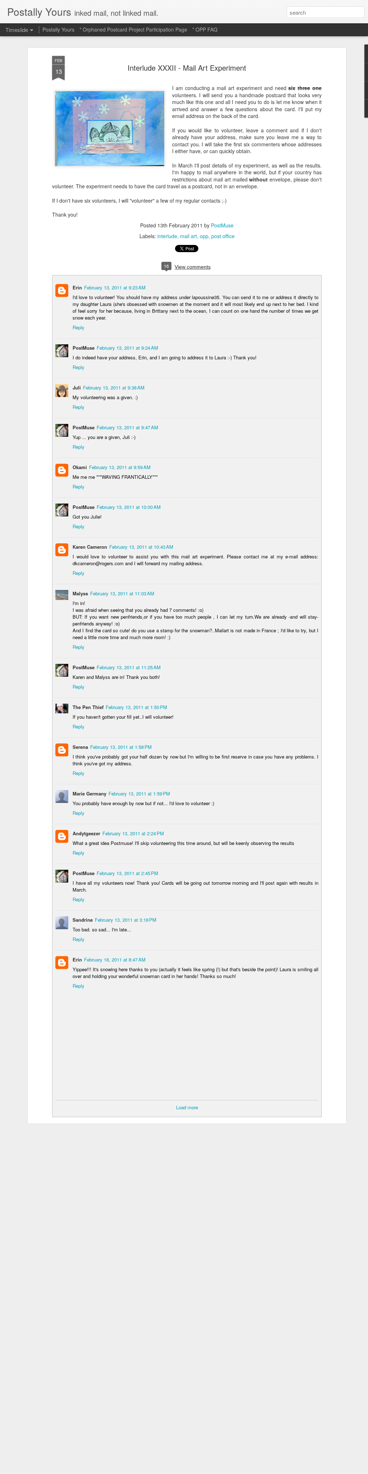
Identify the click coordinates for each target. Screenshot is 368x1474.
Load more (187, 1107)
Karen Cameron (90, 546)
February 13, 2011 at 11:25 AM (129, 667)
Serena (80, 746)
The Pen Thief (88, 707)
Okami (80, 467)
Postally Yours (58, 29)
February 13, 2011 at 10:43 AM (141, 546)
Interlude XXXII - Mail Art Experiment (187, 67)
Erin (77, 287)
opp (204, 236)
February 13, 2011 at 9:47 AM (127, 427)
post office (223, 236)
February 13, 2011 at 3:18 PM (125, 919)
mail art (188, 236)
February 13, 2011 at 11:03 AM (122, 593)
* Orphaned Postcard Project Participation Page (133, 29)
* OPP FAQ (204, 29)
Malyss (80, 593)
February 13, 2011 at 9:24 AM (127, 347)
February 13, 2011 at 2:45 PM (127, 873)
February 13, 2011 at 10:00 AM (129, 507)
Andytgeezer (86, 833)
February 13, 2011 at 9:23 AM (115, 287)
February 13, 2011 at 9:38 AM (113, 387)
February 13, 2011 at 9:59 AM (120, 467)
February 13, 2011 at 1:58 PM (121, 746)
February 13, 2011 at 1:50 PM (136, 707)
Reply (78, 327)
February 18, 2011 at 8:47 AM (115, 959)
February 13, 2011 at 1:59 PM (139, 793)
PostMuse (222, 225)
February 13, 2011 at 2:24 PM (133, 833)
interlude (167, 236)
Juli (77, 387)
